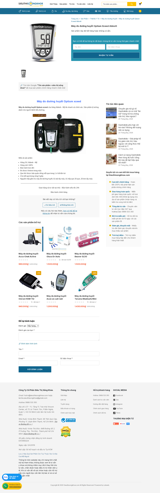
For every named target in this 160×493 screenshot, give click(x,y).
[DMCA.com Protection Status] (66, 432)
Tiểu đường (114, 11)
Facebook (119, 395)
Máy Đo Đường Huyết (109, 19)
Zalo (117, 400)
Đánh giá (22, 326)
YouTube (119, 408)
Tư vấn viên (81, 4)
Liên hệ (90, 4)
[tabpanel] (43, 42)
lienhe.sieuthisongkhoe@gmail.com (33, 398)
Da (56, 11)
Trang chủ (74, 19)
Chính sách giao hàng (101, 408)
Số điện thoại (66, 358)
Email (21, 358)
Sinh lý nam (26, 11)
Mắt (99, 11)
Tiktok (117, 413)
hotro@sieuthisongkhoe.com (36, 395)
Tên (21, 349)
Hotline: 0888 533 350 (101, 395)
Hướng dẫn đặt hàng (100, 404)
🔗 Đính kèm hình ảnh (28, 344)
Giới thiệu (64, 395)
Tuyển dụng (65, 404)
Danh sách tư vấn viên (101, 400)
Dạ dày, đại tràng (72, 11)
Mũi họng (130, 11)
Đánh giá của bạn (27, 330)
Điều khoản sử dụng (68, 408)
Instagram (118, 404)
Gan (88, 11)
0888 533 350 (31, 402)
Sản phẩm (63, 4)
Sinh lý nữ (42, 11)
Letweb (106, 485)
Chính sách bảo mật (68, 413)
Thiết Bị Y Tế (94, 19)
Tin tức (72, 4)
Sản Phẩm (84, 19)
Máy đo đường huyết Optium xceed (33, 107)
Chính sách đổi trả (99, 413)
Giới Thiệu (53, 4)
